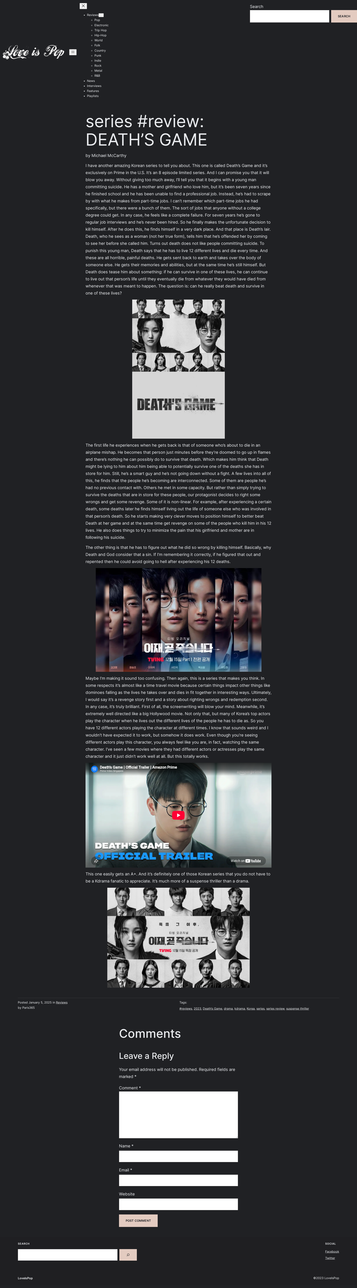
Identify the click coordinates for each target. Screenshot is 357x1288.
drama (228, 1008)
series (260, 1008)
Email (125, 1169)
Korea (251, 1008)
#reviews (185, 1008)
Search (256, 6)
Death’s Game (212, 1008)
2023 (197, 1008)
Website (127, 1193)
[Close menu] (83, 6)
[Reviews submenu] (101, 15)
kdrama (239, 1008)
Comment (130, 1087)
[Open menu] (73, 52)
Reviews (61, 1002)
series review (275, 1008)
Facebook (332, 1251)
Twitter (330, 1258)
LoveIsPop (25, 1278)
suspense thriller (297, 1008)
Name (126, 1145)
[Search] (128, 1255)
